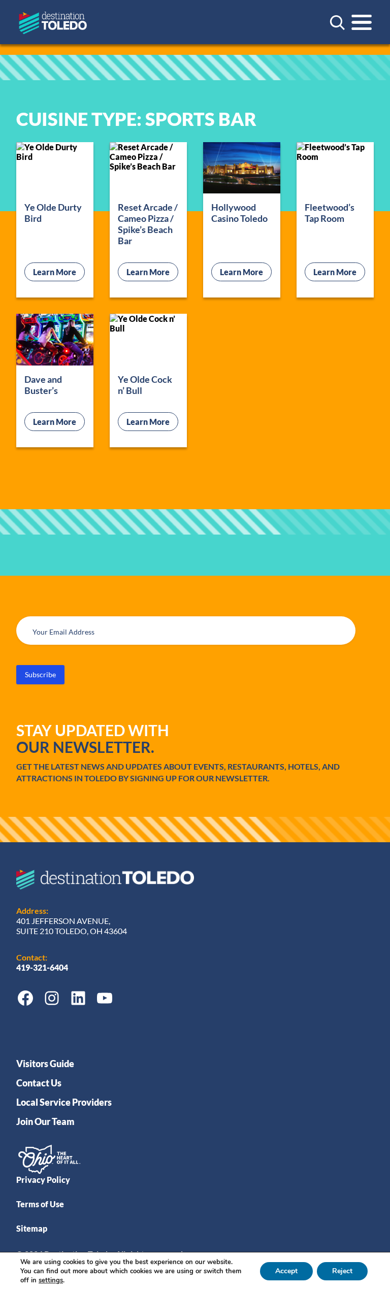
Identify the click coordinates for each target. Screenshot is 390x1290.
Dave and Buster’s (43, 385)
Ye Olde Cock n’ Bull (145, 385)
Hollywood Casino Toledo (239, 213)
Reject (342, 1271)
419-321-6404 (43, 967)
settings (51, 1280)
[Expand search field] (337, 22)
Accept (286, 1271)
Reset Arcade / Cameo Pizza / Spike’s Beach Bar (148, 224)
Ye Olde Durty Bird (53, 213)
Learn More (59, 272)
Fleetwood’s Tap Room (329, 213)
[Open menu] (361, 22)
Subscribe (40, 674)
